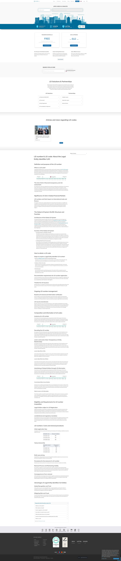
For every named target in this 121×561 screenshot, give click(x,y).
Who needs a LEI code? (40, 507)
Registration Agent (65, 100)
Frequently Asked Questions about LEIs (43, 503)
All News (61, 142)
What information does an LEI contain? (43, 514)
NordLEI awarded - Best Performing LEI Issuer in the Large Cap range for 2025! (42, 137)
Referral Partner (65, 103)
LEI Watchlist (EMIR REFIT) (44, 97)
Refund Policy (48, 558)
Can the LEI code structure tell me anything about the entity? (47, 516)
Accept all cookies (116, 558)
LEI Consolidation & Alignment (44, 106)
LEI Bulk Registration (43, 103)
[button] (54, 1)
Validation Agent (65, 97)
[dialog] (110, 554)
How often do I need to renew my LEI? (42, 512)
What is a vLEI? (38, 518)
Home (35, 539)
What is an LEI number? (40, 505)
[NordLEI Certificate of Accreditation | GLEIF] (80, 26)
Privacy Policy (43, 558)
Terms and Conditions (37, 558)
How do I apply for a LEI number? (42, 510)
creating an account (41, 258)
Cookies (52, 558)
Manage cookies (104, 558)
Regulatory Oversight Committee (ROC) (60, 220)
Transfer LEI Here (47, 45)
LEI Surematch (42, 100)
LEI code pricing (74, 45)
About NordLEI (60, 59)
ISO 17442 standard (64, 169)
